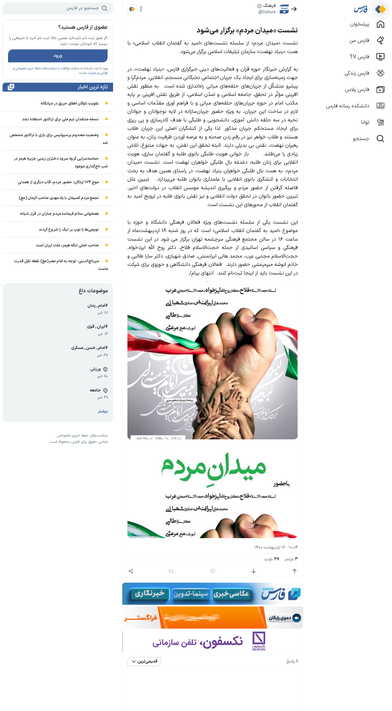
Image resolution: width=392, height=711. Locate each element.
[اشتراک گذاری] (130, 571)
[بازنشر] (171, 571)
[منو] (141, 9)
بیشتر (103, 411)
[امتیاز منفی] (253, 571)
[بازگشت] (294, 9)
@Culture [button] (267, 12)
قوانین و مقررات (98, 73)
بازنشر (291, 559)
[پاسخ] (212, 571)
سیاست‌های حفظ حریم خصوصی (36, 68)
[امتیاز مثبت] (294, 571)
